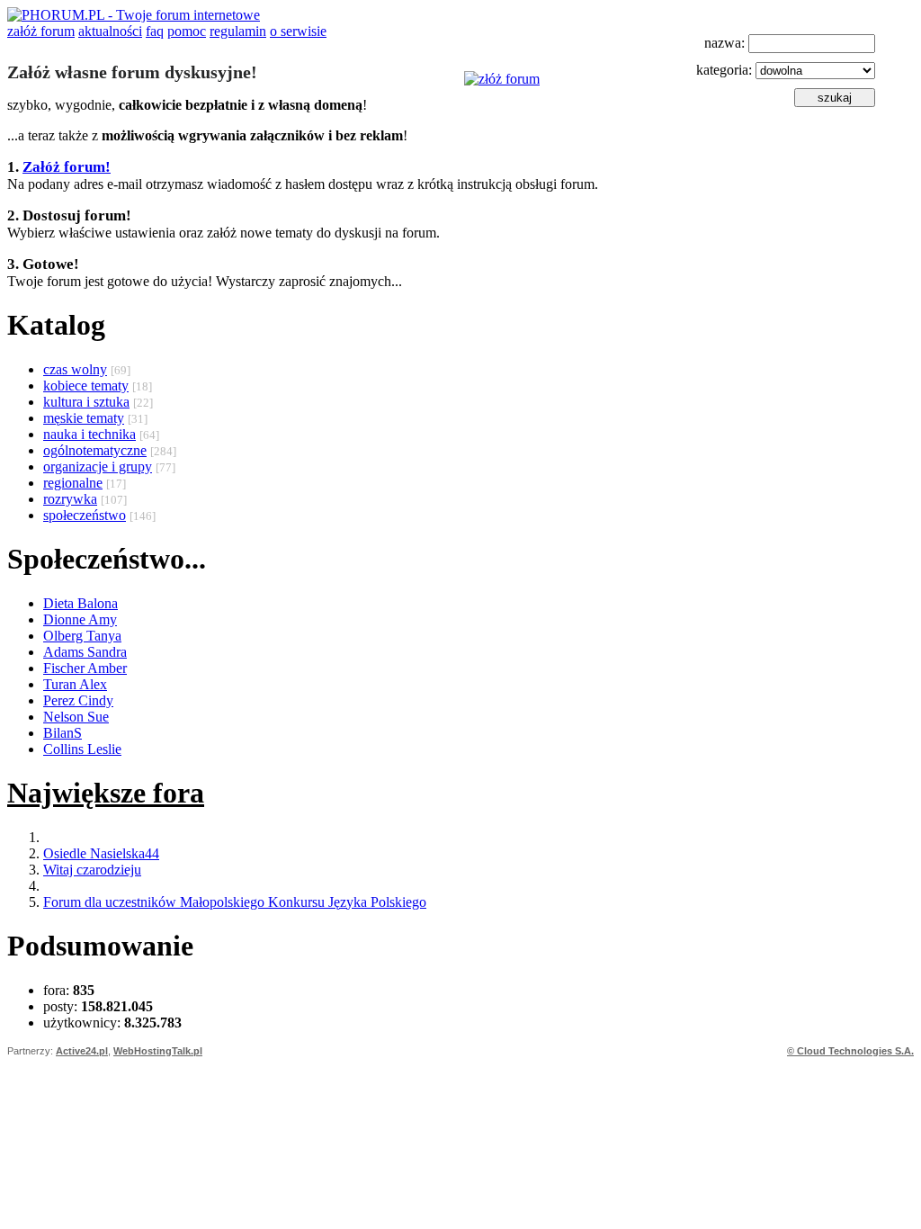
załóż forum (41, 31)
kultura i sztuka (86, 401)
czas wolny (75, 369)
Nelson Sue (76, 716)
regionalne (73, 482)
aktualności (110, 31)
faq (155, 31)
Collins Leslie (82, 749)
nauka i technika (89, 434)
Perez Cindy (78, 700)
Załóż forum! (66, 166)
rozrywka (70, 499)
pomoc (186, 31)
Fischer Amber (85, 668)
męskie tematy (83, 418)
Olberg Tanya (82, 635)
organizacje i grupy (97, 466)
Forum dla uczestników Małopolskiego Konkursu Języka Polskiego (234, 902)
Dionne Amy (80, 619)
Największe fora (105, 792)
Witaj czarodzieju (92, 869)
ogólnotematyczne (95, 450)
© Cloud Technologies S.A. (850, 1050)
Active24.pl (82, 1050)
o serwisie (298, 31)
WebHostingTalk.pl (157, 1050)
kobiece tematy (86, 385)
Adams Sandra (85, 651)
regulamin (238, 31)
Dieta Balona (80, 603)
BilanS (62, 732)
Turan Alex (75, 684)
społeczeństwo (84, 515)
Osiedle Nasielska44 (101, 853)
